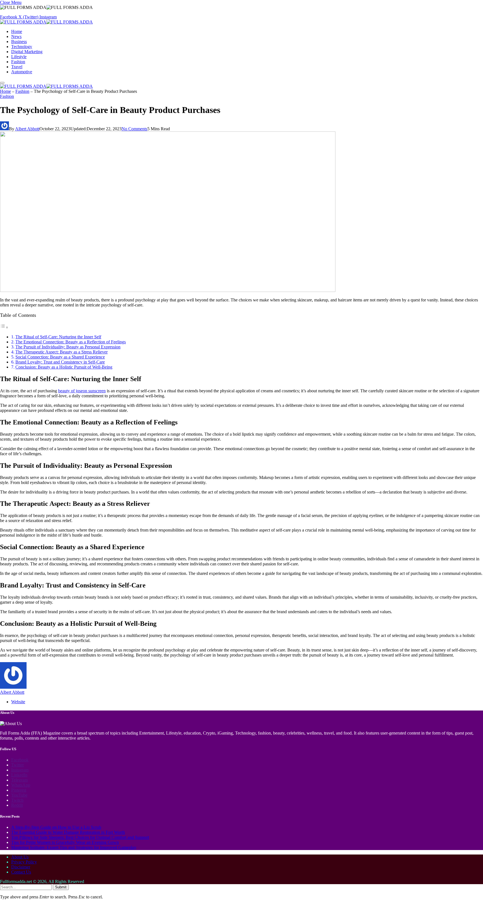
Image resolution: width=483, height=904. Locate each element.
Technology (21, 46)
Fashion (18, 61)
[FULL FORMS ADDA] (46, 22)
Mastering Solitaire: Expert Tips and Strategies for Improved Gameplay (73, 847)
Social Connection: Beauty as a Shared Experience (60, 357)
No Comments (134, 128)
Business (19, 41)
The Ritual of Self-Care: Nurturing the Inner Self (58, 336)
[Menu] (2, 83)
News (16, 36)
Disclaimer (20, 867)
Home (16, 31)
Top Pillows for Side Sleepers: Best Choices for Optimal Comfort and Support (80, 837)
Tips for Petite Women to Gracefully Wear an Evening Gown (65, 842)
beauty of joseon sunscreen (82, 390)
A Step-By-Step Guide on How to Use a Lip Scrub (56, 827)
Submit (61, 887)
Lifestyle (19, 56)
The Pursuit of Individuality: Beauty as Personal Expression (67, 346)
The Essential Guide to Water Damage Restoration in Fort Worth (68, 832)
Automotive (21, 71)
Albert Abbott (27, 128)
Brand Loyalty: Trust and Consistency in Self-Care (60, 362)
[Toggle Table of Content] (4, 327)
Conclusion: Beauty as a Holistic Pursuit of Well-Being (63, 367)
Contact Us (21, 872)
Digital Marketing (26, 51)
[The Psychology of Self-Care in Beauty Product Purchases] (167, 290)
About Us (20, 857)
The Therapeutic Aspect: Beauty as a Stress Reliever (61, 352)
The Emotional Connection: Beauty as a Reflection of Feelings (70, 341)
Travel (16, 66)
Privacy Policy (24, 862)
